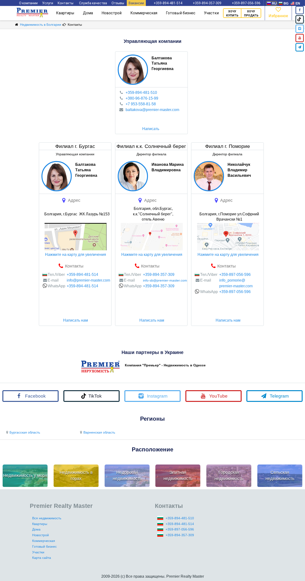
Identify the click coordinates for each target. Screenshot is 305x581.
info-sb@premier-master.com (165, 280)
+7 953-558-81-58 (141, 104)
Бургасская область (25, 432)
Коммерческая (143, 13)
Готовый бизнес (180, 13)
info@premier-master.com (88, 280)
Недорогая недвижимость (127, 475)
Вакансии (136, 3)
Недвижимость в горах (76, 475)
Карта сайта (41, 558)
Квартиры (65, 13)
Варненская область (99, 432)
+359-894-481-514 (168, 3)
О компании (28, 3)
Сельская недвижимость (279, 475)
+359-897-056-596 (246, 3)
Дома (88, 13)
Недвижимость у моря (25, 475)
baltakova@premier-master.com (152, 110)
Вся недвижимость (46, 518)
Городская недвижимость (228, 475)
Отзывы (118, 3)
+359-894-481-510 (141, 93)
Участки (211, 13)
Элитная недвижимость (177, 475)
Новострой (112, 13)
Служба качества (93, 3)
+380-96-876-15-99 (142, 98)
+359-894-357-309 (207, 3)
